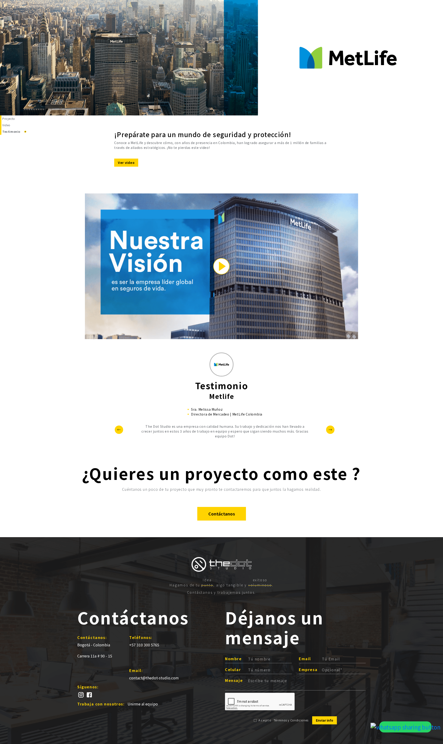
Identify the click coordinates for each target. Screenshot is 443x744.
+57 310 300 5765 (144, 645)
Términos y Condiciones (291, 720)
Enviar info (324, 720)
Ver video (126, 162)
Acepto (265, 720)
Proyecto (8, 118)
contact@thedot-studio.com (154, 678)
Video (6, 125)
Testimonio (11, 131)
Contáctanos (221, 514)
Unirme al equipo (143, 704)
